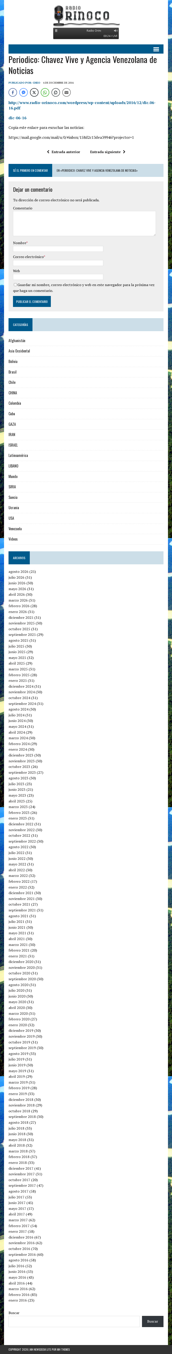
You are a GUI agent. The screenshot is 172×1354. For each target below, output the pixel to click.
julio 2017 (16, 1197)
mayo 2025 (17, 657)
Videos (13, 539)
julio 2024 (16, 715)
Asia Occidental (19, 351)
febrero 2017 (19, 1225)
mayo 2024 (17, 726)
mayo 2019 (17, 1070)
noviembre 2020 (22, 967)
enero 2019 (18, 1093)
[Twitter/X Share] (34, 92)
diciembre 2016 (21, 1237)
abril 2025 (17, 663)
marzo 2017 (18, 1219)
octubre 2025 (19, 628)
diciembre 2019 (21, 1030)
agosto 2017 (18, 1191)
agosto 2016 (18, 1260)
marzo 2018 (18, 1151)
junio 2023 (17, 789)
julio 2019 (16, 1059)
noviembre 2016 (22, 1242)
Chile (12, 382)
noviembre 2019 (22, 1036)
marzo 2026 (18, 600)
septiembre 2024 (22, 703)
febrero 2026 (19, 605)
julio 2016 (16, 1265)
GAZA (12, 424)
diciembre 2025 (21, 617)
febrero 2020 (19, 1019)
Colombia (15, 403)
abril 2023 (17, 801)
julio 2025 (16, 646)
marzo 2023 (18, 806)
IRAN (12, 434)
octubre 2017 (19, 1179)
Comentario (22, 208)
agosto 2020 (18, 984)
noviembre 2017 (22, 1173)
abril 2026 (17, 594)
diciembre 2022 (21, 824)
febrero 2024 (19, 743)
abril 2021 (17, 938)
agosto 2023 (18, 778)
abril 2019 (17, 1076)
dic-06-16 (17, 117)
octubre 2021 (19, 904)
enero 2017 (18, 1231)
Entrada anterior (66, 151)
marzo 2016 (18, 1288)
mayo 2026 (17, 588)
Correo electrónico (28, 256)
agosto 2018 (18, 1122)
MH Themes (63, 1349)
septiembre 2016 (22, 1254)
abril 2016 (17, 1283)
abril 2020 (17, 1007)
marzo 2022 (18, 875)
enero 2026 (18, 611)
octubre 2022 (19, 835)
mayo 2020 (17, 1001)
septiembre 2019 (22, 1047)
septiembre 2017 (22, 1185)
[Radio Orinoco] (86, 15)
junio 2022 (17, 858)
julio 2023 (16, 783)
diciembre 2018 (21, 1099)
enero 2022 (18, 887)
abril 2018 (17, 1145)
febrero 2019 (19, 1087)
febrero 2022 (19, 881)
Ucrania (14, 507)
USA (11, 518)
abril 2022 (17, 869)
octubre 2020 (19, 973)
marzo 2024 (18, 737)
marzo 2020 (18, 1013)
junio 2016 (17, 1271)
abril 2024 (17, 732)
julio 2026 (16, 577)
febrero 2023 (19, 812)
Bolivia (13, 361)
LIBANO (13, 466)
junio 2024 (17, 720)
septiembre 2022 (22, 841)
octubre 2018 (19, 1110)
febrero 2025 (19, 674)
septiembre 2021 (22, 910)
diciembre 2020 (21, 961)
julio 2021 (16, 921)
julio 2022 (16, 852)
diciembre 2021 (21, 892)
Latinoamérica (18, 455)
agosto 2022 (18, 846)
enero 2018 (18, 1162)
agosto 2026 (18, 571)
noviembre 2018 (22, 1105)
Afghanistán (17, 340)
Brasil (13, 372)
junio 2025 (17, 651)
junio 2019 (17, 1065)
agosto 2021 (18, 915)
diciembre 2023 (21, 755)
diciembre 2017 (21, 1168)
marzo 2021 (18, 944)
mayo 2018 (17, 1139)
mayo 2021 (17, 932)
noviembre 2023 (22, 761)
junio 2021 (17, 927)
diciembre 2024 (21, 686)
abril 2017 (17, 1214)
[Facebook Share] (13, 92)
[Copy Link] (56, 92)
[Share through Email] (66, 92)
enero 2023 (18, 818)
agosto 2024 (18, 709)
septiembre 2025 (22, 634)
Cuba (12, 413)
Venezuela (15, 528)
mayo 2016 (17, 1277)
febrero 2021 (19, 950)
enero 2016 (18, 1300)
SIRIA (12, 486)
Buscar (14, 1312)
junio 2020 (17, 996)
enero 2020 (18, 1024)
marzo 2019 (18, 1082)
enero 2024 (18, 749)
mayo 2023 (17, 795)
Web (16, 270)
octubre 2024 (19, 697)
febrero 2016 (19, 1294)
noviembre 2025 (22, 623)
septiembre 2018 (22, 1116)
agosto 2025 (18, 640)
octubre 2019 (19, 1042)
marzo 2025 (18, 669)
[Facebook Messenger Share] (23, 92)
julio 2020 (16, 990)
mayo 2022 (17, 864)
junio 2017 (17, 1202)
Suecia (13, 497)
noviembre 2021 (22, 898)
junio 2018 (17, 1133)
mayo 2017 (17, 1208)
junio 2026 (17, 582)
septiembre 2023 (22, 772)
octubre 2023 (19, 766)
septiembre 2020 (22, 978)
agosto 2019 (18, 1053)
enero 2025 (18, 680)
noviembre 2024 (22, 691)
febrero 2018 (19, 1156)
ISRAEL (13, 445)
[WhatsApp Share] (45, 92)
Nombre (19, 242)
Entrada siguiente (105, 151)
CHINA (13, 393)
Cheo (36, 82)
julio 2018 (16, 1128)
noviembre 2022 (22, 829)
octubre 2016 (19, 1248)
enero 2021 (18, 956)
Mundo (13, 476)
